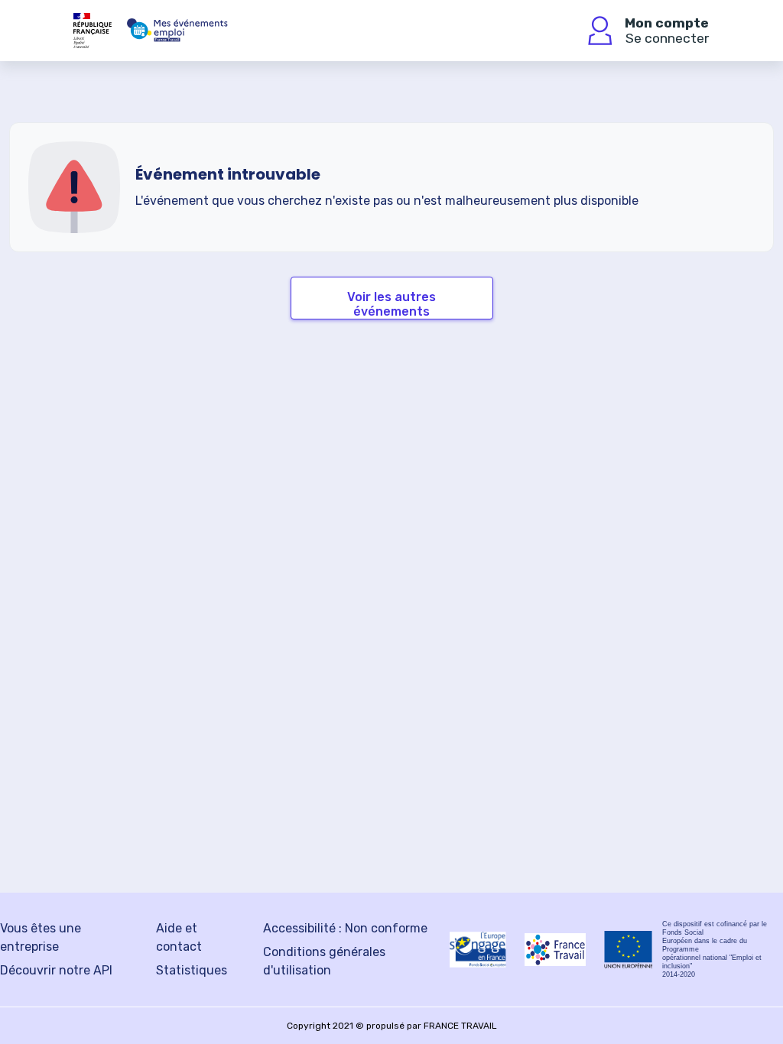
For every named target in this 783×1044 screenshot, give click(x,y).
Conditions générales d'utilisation (324, 961)
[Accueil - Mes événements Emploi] (177, 30)
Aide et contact (179, 937)
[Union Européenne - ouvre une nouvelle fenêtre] (628, 949)
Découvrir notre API (56, 970)
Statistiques (191, 970)
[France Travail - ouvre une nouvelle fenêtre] (555, 949)
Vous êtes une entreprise (40, 937)
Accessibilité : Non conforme (345, 928)
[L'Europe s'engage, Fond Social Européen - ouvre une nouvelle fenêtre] (478, 949)
